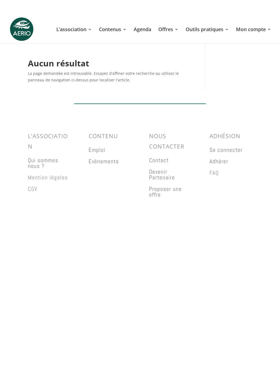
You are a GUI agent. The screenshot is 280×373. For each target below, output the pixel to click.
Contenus (110, 29)
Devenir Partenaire (162, 174)
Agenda (142, 29)
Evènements (104, 161)
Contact (159, 160)
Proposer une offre (165, 191)
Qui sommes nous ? (43, 163)
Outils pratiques (204, 29)
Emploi (97, 149)
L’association (71, 29)
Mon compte (251, 29)
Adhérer (218, 161)
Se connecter (226, 149)
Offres (165, 29)
